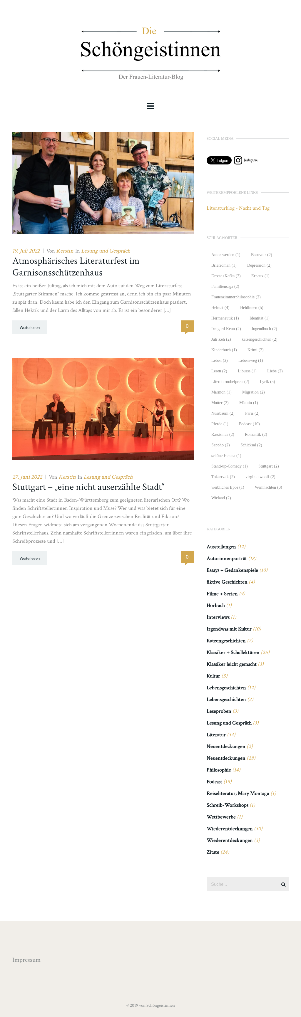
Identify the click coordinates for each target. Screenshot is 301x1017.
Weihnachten (268, 487)
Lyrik (267, 381)
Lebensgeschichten (226, 687)
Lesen (219, 371)
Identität (260, 318)
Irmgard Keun (226, 329)
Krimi (256, 350)
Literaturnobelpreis (230, 381)
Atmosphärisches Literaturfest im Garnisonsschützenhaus (76, 267)
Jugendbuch (264, 329)
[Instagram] (246, 162)
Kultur (213, 676)
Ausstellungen (221, 546)
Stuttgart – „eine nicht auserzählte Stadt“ (88, 487)
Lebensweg (250, 360)
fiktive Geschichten (227, 582)
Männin (248, 403)
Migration (253, 392)
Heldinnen (251, 307)
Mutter (220, 403)
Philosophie (219, 769)
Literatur (216, 734)
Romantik (256, 434)
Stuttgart (268, 466)
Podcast (249, 424)
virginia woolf (260, 477)
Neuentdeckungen (226, 746)
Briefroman (224, 265)
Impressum (26, 960)
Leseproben (219, 711)
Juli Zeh (221, 339)
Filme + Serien (222, 593)
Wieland (221, 498)
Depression (259, 265)
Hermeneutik (225, 318)
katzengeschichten (259, 339)
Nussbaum (223, 413)
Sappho (220, 445)
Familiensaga (225, 286)
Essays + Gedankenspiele (232, 570)
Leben (219, 360)
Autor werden (225, 255)
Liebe (275, 371)
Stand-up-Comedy (229, 466)
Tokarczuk (223, 477)
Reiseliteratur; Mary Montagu (238, 793)
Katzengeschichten (226, 640)
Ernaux (260, 276)
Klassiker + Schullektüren (233, 652)
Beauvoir (261, 255)
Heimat (220, 307)
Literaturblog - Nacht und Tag (238, 208)
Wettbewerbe (221, 816)
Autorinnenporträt (227, 558)
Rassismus (222, 434)
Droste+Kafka (226, 276)
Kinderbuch (224, 350)
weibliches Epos (227, 487)
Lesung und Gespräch (105, 251)
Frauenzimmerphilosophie (236, 297)
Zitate (213, 852)
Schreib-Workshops (227, 805)
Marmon (221, 392)
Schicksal (251, 445)
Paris (252, 413)
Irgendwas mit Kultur (229, 629)
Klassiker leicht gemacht (232, 664)
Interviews (218, 617)
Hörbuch (216, 605)
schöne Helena (226, 455)
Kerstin (64, 251)
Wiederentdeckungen (230, 828)
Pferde (219, 424)
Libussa (247, 371)
